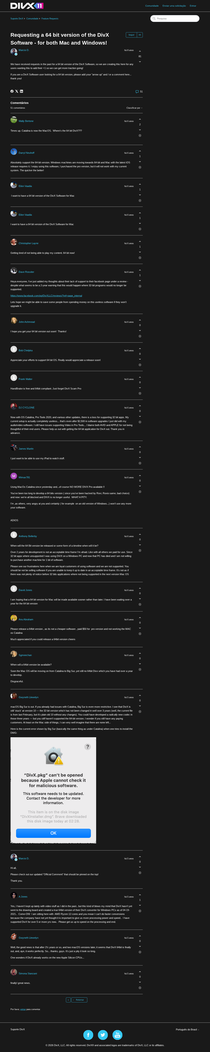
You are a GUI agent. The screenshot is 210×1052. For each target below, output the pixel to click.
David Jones (25, 590)
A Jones (23, 896)
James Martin (26, 448)
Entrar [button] (193, 5)
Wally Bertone (26, 121)
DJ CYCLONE (26, 407)
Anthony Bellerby (28, 536)
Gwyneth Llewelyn (28, 697)
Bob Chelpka (25, 350)
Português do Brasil (187, 1029)
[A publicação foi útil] (140, 51)
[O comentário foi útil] (140, 119)
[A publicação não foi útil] (140, 62)
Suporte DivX (16, 18)
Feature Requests (50, 18)
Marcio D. (24, 50)
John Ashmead (27, 321)
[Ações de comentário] (140, 135)
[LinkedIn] (21, 91)
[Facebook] (11, 91)
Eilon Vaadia (25, 186)
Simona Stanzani (28, 973)
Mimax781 (24, 477)
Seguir (131, 35)
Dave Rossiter (26, 271)
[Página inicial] (26, 6)
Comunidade (152, 5)
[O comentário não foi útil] (140, 130)
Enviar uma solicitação (174, 5)
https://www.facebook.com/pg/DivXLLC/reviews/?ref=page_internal (46, 295)
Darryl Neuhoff (26, 152)
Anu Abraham (26, 619)
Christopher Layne (28, 243)
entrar (23, 1009)
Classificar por (133, 108)
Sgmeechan (25, 655)
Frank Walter (25, 379)
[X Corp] (16, 91)
